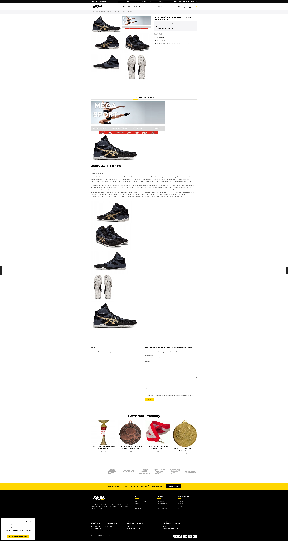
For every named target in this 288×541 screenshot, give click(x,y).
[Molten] (190, 471)
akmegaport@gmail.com (171, 528)
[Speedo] (159, 471)
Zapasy (124, 11)
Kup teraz (150, 1)
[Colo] (113, 471)
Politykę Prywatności (24, 530)
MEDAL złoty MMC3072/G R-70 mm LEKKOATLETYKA (184, 449)
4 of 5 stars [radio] (158, 358)
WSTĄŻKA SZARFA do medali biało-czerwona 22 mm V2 (157, 447)
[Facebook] (91, 513)
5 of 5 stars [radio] (164, 358)
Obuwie (129, 11)
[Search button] (179, 6)
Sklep (123, 6)
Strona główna (95, 11)
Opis (136, 97)
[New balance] (128, 471)
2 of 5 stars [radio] (149, 358)
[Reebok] (144, 471)
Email (147, 388)
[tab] (135, 98)
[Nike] (97, 471)
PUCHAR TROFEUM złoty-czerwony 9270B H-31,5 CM (103, 447)
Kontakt (137, 6)
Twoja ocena (149, 355)
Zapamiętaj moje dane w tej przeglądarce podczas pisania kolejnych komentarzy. (171, 395)
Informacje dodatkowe (146, 97)
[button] (174, 486)
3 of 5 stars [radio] (152, 358)
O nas (129, 6)
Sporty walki (116, 11)
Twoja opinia (149, 361)
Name (147, 381)
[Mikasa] (174, 471)
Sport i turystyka (106, 11)
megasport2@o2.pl (134, 528)
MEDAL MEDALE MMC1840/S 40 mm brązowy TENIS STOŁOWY (130, 447)
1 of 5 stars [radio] (145, 358)
